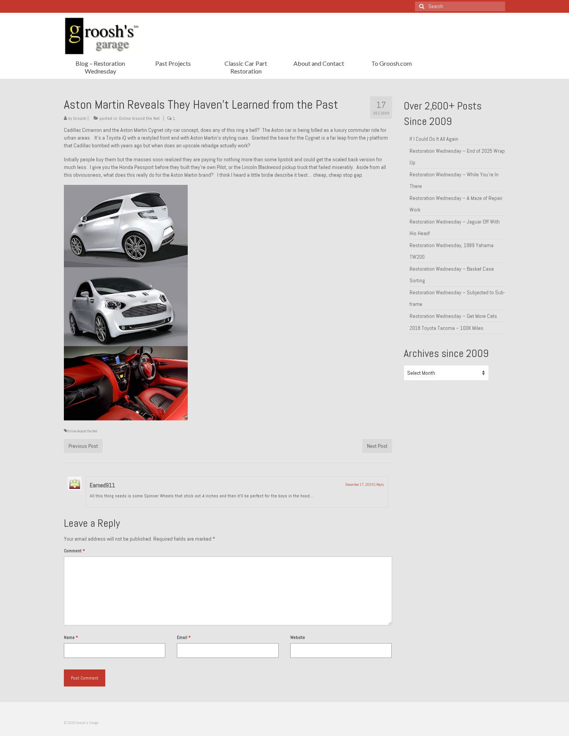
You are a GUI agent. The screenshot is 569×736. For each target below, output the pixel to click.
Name (71, 637)
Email (183, 637)
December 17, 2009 (359, 484)
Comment (74, 550)
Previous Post (83, 445)
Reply (380, 484)
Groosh (79, 118)
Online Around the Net (139, 118)
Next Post (377, 445)
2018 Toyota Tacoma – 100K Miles (446, 327)
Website (297, 637)
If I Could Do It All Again (434, 138)
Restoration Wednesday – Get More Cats (453, 316)
